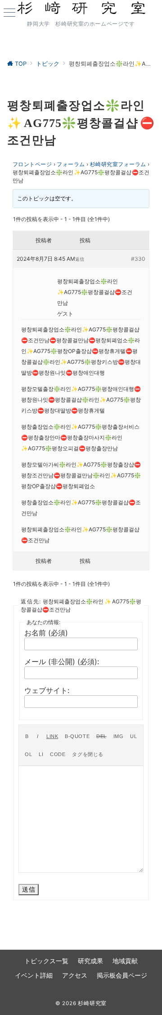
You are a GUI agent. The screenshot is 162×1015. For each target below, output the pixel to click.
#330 (138, 258)
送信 (28, 889)
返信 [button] (79, 259)
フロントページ (32, 164)
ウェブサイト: (46, 690)
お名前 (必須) (46, 633)
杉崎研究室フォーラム (118, 164)
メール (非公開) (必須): (61, 661)
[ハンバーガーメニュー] (9, 13)
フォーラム (71, 164)
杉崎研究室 (92, 1003)
